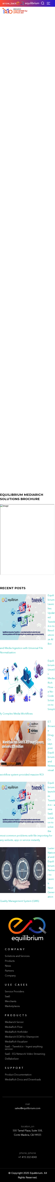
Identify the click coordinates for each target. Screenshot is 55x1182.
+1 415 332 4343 (27, 1157)
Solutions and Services (17, 956)
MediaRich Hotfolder (16, 1032)
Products (10, 961)
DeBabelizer (12, 1059)
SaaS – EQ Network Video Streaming (25, 1054)
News (8, 966)
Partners (9, 971)
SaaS (7, 996)
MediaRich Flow (13, 1027)
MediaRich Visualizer (16, 1042)
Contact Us (14, 356)
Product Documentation (18, 1075)
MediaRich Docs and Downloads (23, 1080)
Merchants (10, 1001)
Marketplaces (12, 1006)
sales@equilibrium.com (27, 1108)
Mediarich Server (14, 1022)
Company (10, 976)
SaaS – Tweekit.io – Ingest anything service (23, 1048)
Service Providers (14, 992)
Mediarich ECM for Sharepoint (21, 1037)
